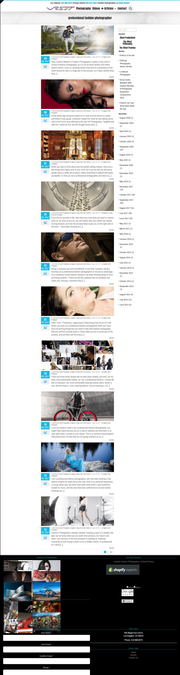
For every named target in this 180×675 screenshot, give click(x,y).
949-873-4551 (91, 3)
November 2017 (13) (126, 188)
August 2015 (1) (126, 257)
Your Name (46, 632)
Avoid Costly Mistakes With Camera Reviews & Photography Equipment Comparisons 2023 (127, 88)
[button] (130, 8)
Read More (111, 77)
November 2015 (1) (126, 246)
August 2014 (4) (126, 294)
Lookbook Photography (125, 73)
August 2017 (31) (127, 208)
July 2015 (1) (125, 262)
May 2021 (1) (125, 159)
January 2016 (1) (127, 239)
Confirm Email (46, 656)
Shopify (133, 655)
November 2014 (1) (126, 274)
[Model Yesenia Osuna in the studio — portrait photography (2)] (47, 570)
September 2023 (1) (127, 125)
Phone (46, 667)
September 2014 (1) (127, 288)
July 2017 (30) (126, 213)
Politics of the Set (127, 55)
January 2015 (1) (127, 267)
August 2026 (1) (126, 117)
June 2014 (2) (125, 304)
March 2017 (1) (126, 228)
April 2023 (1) (125, 131)
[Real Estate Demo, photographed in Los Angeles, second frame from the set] (47, 622)
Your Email (46, 644)
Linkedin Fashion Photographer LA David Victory (133, 561)
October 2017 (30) (127, 194)
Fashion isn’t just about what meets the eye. (127, 105)
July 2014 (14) (126, 299)
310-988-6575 (66, 3)
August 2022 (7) (126, 154)
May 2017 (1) (125, 223)
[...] (55, 73)
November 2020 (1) (126, 167)
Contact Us (133, 657)
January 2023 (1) (127, 136)
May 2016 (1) (125, 233)
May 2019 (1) (125, 181)
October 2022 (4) (127, 141)
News (133, 652)
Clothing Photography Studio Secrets (126, 63)
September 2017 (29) (127, 201)
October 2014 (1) (127, 281)
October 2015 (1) (127, 252)
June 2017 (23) (126, 218)
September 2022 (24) (127, 148)
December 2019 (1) (126, 175)
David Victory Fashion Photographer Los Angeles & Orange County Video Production (72, 57)
